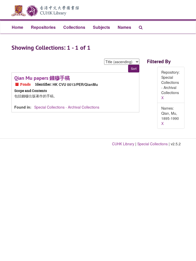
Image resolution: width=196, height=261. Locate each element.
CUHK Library (123, 143)
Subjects (101, 27)
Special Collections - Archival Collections (66, 107)
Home (17, 27)
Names (124, 27)
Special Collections (152, 143)
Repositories (43, 27)
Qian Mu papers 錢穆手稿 (42, 78)
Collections (74, 27)
